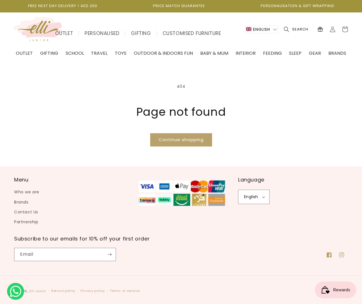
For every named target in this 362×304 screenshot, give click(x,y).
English (251, 197)
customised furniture (192, 33)
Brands (21, 202)
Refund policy (63, 290)
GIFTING (141, 33)
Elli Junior (37, 291)
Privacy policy (93, 290)
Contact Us (26, 212)
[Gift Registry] (320, 29)
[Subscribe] (109, 254)
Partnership (26, 222)
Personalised (102, 33)
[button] (261, 29)
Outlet (64, 33)
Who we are (26, 192)
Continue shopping (181, 140)
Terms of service (124, 290)
